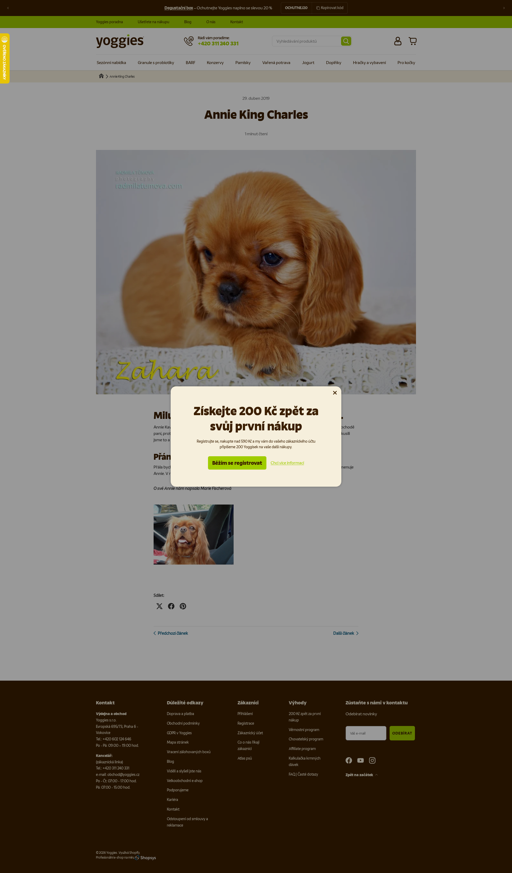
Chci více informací (287, 462)
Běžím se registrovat (237, 463)
